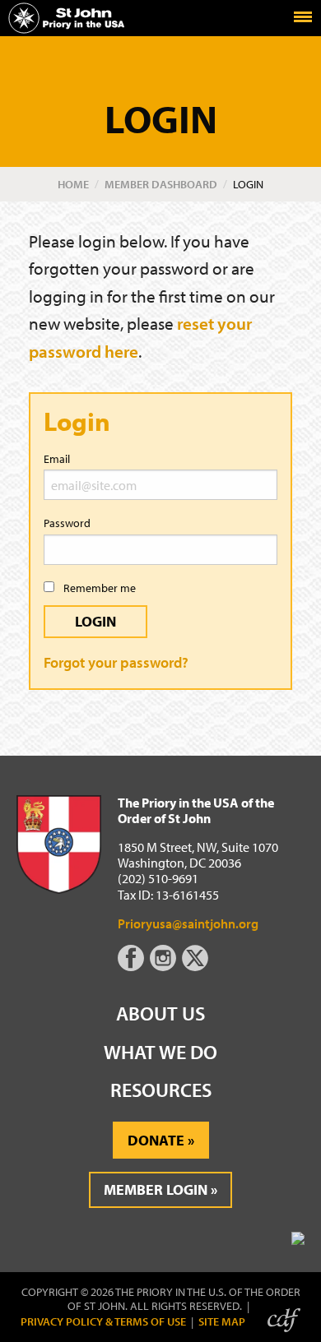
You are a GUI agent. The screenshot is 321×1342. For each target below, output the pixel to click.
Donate (156, 1140)
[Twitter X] (197, 966)
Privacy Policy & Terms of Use (103, 1322)
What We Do (160, 1051)
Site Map (221, 1322)
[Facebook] (134, 966)
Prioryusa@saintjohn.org (188, 923)
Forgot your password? (116, 662)
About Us (160, 1013)
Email (57, 458)
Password (67, 523)
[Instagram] (164, 966)
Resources (161, 1089)
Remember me (98, 588)
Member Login (155, 1189)
